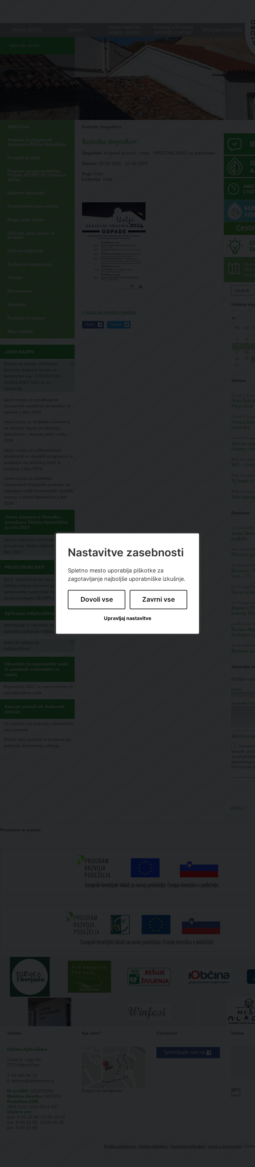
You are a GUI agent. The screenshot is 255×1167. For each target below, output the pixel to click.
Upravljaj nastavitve (127, 618)
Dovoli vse (97, 600)
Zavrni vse (158, 600)
